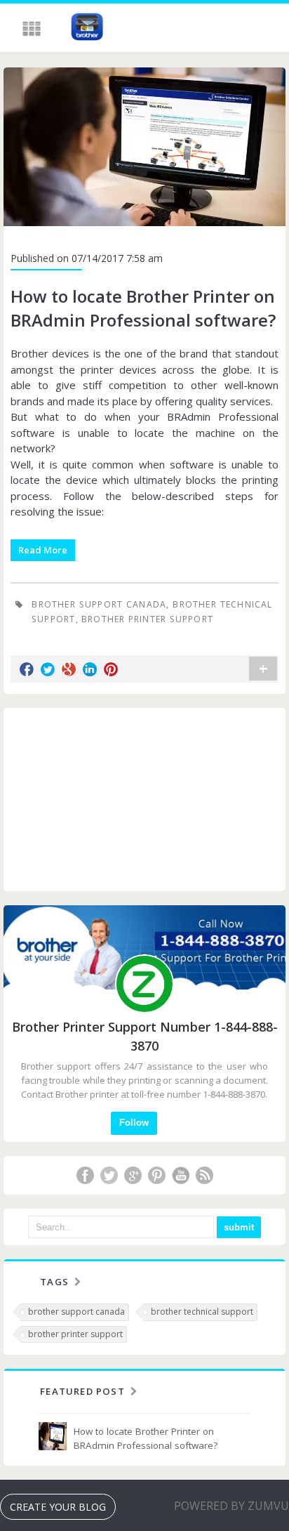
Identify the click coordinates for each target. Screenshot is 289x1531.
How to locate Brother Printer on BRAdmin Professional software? (143, 307)
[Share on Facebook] (27, 669)
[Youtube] (180, 1175)
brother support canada (76, 1312)
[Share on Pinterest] (111, 669)
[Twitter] (109, 1175)
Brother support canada (99, 604)
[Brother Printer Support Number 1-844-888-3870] (87, 29)
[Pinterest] (156, 1175)
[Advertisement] (144, 799)
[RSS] (204, 1175)
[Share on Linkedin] (90, 669)
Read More (42, 550)
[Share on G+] (69, 669)
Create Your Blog (58, 1506)
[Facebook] (85, 1175)
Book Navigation (33, 29)
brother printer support (147, 619)
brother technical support (202, 1312)
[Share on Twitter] (48, 669)
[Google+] (132, 1175)
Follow (134, 1122)
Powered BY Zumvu (231, 1505)
